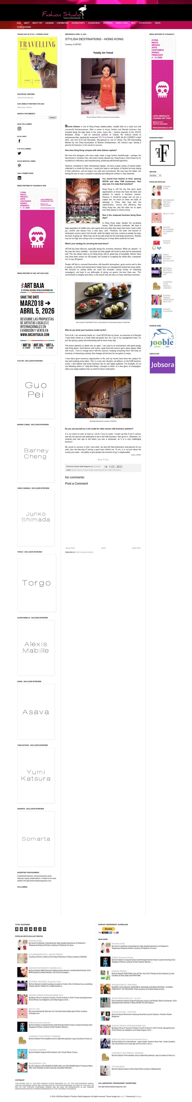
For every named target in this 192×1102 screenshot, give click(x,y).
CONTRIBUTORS (62, 23)
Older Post (136, 548)
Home (19, 23)
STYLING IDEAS (118, 1067)
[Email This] (110, 466)
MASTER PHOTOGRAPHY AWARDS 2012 (168, 230)
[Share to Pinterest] (121, 466)
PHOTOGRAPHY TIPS (37, 1064)
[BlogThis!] (113, 466)
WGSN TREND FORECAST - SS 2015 (126, 998)
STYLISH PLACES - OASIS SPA (124, 1012)
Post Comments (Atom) (84, 552)
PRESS (133, 23)
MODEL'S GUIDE (122, 23)
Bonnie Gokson (77, 470)
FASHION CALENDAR (167, 310)
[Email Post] (106, 466)
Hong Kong (97, 470)
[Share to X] (115, 466)
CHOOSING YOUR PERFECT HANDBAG (167, 285)
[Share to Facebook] (118, 466)
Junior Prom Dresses (25, 98)
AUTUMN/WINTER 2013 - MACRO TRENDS (168, 203)
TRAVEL (158, 23)
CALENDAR (50, 23)
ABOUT (26, 23)
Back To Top (103, 460)
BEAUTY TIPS (37, 23)
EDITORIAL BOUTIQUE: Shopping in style (167, 271)
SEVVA (104, 470)
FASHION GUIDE (166, 187)
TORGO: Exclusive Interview (39, 1023)
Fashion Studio (88, 470)
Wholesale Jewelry (24, 107)
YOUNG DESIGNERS (24, 27)
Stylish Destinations (114, 470)
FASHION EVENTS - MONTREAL (124, 985)
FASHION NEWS (94, 23)
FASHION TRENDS (166, 242)
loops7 (122, 1097)
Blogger (139, 1097)
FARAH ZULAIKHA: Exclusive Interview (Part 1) (168, 259)
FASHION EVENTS (78, 23)
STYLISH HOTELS (145, 23)
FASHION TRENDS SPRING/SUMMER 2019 (168, 299)
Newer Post (70, 548)
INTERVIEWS (108, 23)
